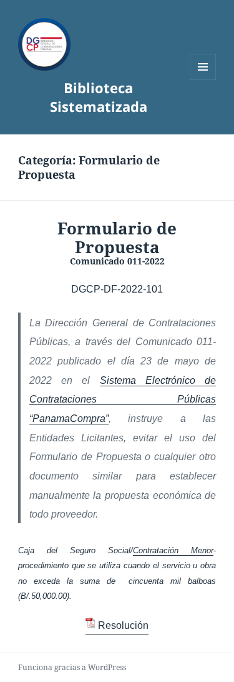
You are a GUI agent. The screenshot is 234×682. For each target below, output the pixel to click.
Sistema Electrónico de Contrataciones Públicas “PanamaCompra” (122, 399)
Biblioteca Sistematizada (98, 97)
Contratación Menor (173, 550)
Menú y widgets (203, 79)
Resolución (123, 625)
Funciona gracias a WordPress (72, 667)
